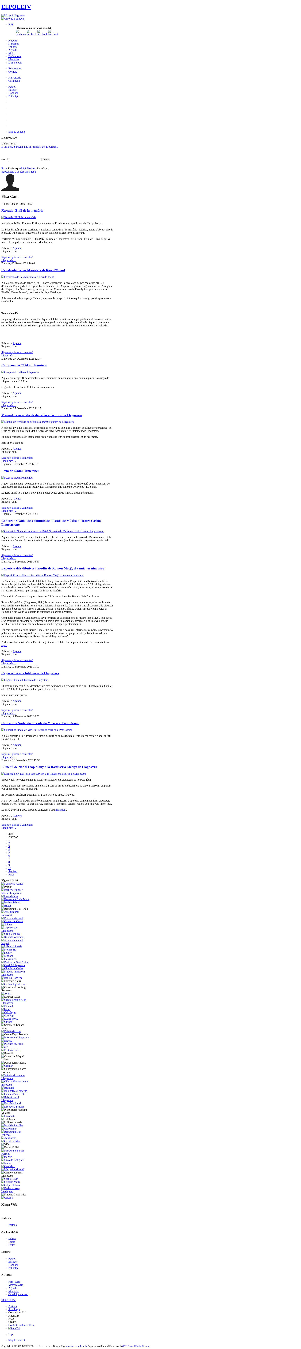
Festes (11, 1244)
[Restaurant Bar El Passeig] (15, 1153)
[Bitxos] (6, 905)
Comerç (17, 815)
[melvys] (6, 1156)
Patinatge (13, 1267)
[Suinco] (6, 924)
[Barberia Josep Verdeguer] (15, 1191)
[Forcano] (15, 1078)
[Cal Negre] (8, 1012)
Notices (31, 168)
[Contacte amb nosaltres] (53, 34)
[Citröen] (6, 1021)
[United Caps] (9, 896)
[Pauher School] (10, 902)
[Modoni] (7, 955)
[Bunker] (15, 893)
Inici (23, 168)
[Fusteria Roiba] (10, 1050)
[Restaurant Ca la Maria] (15, 899)
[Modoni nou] (13, 15)
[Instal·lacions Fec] (12, 1125)
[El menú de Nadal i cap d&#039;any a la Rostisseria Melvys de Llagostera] (43, 773)
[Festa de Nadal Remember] (17, 477)
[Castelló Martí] (10, 1181)
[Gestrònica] (8, 958)
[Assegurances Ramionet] (15, 915)
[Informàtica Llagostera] (15, 1037)
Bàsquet (12, 1261)
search (5, 159)
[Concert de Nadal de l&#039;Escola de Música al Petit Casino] (36, 729)
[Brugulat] (7, 1087)
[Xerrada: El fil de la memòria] (18, 217)
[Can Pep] (7, 1015)
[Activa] (6, 993)
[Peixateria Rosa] (11, 1031)
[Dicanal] (7, 1006)
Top (10, 1334)
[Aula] (15, 1002)
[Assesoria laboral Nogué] (15, 943)
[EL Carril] (13, 965)
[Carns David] (9, 1178)
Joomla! (83, 1346)
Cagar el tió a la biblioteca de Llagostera (30, 673)
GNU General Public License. (136, 1346)
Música (12, 1238)
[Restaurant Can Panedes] (15, 1134)
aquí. (4, 645)
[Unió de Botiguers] (12, 18)
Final (11, 874)
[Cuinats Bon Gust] (12, 1094)
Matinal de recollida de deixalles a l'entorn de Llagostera (41, 415)
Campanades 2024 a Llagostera (24, 365)
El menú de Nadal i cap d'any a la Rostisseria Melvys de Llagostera (49, 767)
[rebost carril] (15, 1100)
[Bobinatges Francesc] (14, 1090)
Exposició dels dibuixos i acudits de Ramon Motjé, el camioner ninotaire (52, 568)
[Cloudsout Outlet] (12, 968)
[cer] (4, 1046)
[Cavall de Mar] (10, 1141)
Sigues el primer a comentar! (17, 257)
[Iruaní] (6, 1163)
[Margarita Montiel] (12, 1169)
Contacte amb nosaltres (21, 1325)
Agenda (17, 248)
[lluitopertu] (8, 1116)
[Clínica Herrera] (15, 1084)
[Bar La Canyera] (11, 977)
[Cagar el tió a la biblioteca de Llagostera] (24, 680)
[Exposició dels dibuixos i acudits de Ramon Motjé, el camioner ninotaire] (42, 575)
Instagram (60, 809)
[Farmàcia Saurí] (11, 1103)
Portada (12, 1224)
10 (9, 868)
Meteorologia (15, 1284)
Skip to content (16, 131)
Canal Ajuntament (18, 1294)
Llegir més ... (8, 260)
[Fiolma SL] (8, 949)
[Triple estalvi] (15, 930)
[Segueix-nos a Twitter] (32, 34)
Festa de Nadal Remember (20, 471)
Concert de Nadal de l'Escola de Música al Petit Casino (40, 723)
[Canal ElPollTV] (42, 34)
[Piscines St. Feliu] (12, 1043)
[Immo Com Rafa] (15, 974)
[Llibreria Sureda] (11, 946)
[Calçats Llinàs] (10, 1185)
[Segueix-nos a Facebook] (21, 34)
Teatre (11, 1241)
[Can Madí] (8, 1166)
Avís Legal (14, 1309)
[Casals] (12, 921)
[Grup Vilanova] (11, 933)
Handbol (13, 1264)
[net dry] (6, 952)
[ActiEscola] (8, 1137)
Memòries (13, 1291)
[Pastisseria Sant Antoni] (15, 962)
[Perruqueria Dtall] (12, 918)
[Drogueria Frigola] (12, 1106)
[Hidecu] (6, 1040)
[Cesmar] (7, 1065)
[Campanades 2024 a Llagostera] (20, 372)
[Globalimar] (9, 1128)
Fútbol (12, 1258)
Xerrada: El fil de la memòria (22, 210)
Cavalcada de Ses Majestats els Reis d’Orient (33, 270)
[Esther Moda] (9, 1018)
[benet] (5, 1009)
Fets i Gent (14, 1281)
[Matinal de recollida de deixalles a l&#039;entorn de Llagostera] (37, 421)
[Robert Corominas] (12, 937)
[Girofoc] (7, 1197)
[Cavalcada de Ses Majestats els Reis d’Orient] (27, 276)
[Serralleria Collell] (12, 883)
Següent (12, 871)
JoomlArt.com (72, 1346)
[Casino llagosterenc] (13, 984)
